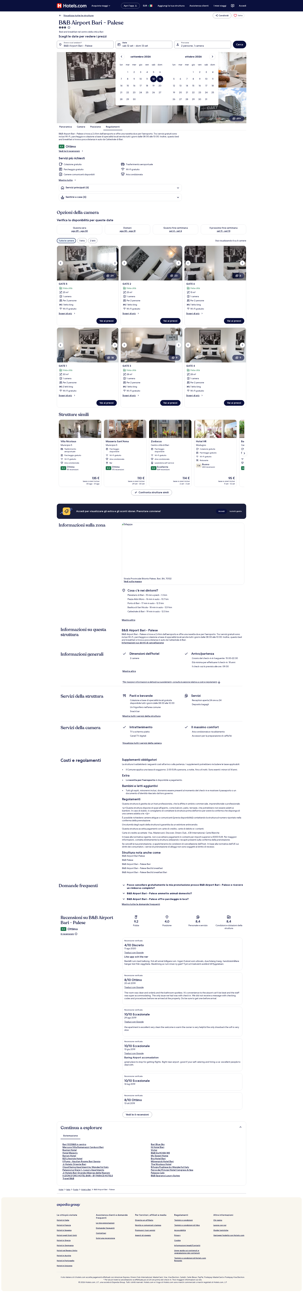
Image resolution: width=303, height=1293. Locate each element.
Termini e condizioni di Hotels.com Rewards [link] (190, 1259)
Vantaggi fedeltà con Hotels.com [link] (228, 1235)
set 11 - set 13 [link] (223, 231)
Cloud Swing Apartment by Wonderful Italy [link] (85, 1167)
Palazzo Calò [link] (157, 1172)
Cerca (239, 44)
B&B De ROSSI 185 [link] (160, 1152)
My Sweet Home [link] (159, 1155)
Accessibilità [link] (180, 1230)
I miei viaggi (220, 5)
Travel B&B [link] (68, 1178)
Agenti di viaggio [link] (143, 1235)
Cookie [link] (177, 1240)
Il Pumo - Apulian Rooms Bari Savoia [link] (81, 1161)
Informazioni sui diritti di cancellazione (143, 642)
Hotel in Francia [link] (64, 1225)
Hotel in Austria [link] (64, 1255)
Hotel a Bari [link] (86, 1189)
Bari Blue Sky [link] (158, 1144)
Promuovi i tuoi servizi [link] (145, 1230)
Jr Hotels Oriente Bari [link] (74, 1164)
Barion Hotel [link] (69, 1155)
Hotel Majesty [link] (70, 1152)
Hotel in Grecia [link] (64, 1240)
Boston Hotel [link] (69, 1150)
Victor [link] (154, 1150)
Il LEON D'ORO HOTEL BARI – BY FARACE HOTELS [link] (87, 1175)
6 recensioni (67, 933)
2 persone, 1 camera (192, 45)
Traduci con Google (134, 952)
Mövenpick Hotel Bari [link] (162, 1161)
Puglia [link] (75, 1189)
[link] (238, 15)
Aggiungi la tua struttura (171, 5)
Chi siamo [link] (217, 1220)
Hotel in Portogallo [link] (65, 1260)
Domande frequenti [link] (105, 1228)
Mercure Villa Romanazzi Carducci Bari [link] (83, 1147)
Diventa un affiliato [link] (144, 1220)
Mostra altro (128, 620)
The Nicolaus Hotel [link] (161, 1164)
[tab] (70, 1135)
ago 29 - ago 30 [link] (79, 231)
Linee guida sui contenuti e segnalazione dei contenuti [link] (187, 1251)
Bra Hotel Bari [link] (158, 1158)
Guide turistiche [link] (220, 1230)
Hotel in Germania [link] (65, 1245)
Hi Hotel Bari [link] (157, 1147)
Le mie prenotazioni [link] (105, 1223)
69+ (239, 118)
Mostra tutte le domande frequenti (141, 904)
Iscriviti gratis (236, 511)
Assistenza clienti (199, 5)
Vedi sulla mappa (133, 581)
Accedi (242, 5)
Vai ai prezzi (107, 320)
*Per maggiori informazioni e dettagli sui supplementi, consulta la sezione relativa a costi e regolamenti (169, 682)
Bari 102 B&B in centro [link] (74, 1144)
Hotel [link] (61, 1189)
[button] (128, 72)
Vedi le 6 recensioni (69, 151)
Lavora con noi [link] (219, 1225)
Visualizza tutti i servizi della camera (142, 743)
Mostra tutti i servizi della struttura (141, 716)
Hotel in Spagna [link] (64, 1230)
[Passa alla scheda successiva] (244, 453)
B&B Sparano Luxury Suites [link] (165, 1175)
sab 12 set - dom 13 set (135, 45)
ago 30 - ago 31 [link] (128, 231)
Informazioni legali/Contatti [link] (187, 1245)
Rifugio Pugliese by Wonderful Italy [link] (170, 1167)
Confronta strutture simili (154, 492)
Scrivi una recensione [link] (105, 1238)
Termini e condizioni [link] (183, 1220)
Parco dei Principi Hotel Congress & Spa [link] (172, 1170)
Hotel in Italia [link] (63, 1220)
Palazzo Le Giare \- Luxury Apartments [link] (83, 1170)
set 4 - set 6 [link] (175, 231)
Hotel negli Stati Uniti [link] (67, 1235)
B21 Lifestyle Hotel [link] (72, 1158)
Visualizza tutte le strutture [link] (78, 15)
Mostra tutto (66, 180)
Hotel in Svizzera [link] (64, 1265)
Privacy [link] (177, 1235)
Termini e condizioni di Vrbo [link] (187, 1225)
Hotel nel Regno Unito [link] (67, 1250)
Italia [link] (68, 1189)
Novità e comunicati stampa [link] (148, 1225)
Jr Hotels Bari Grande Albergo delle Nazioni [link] (86, 1172)
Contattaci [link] (101, 1233)
